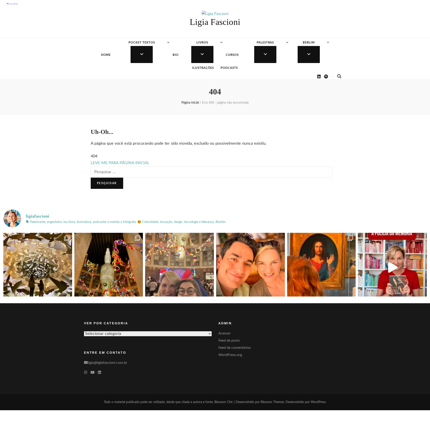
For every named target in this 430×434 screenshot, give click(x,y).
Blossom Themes (272, 402)
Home (106, 55)
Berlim (309, 42)
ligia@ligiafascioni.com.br (107, 362)
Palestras (265, 42)
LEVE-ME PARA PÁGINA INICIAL (120, 163)
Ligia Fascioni (215, 22)
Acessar (224, 333)
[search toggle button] (339, 76)
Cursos (232, 55)
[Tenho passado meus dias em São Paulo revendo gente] (108, 267)
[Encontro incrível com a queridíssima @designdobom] (179, 267)
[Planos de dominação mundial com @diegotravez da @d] (250, 267)
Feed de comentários (234, 347)
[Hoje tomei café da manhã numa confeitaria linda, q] (37, 267)
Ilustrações (203, 68)
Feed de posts (229, 340)
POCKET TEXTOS (142, 42)
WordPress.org (230, 355)
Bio (176, 55)
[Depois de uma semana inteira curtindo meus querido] (321, 267)
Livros (202, 42)
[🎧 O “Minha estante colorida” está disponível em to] (392, 267)
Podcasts (229, 68)
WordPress (318, 402)
